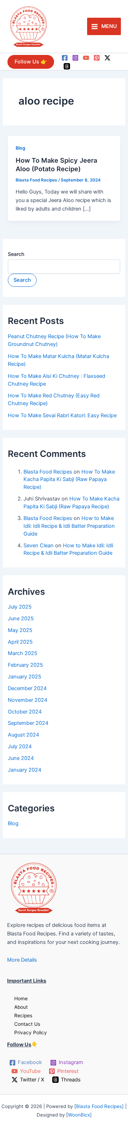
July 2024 (20, 746)
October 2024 (25, 712)
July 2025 (20, 607)
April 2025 (20, 642)
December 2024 (27, 688)
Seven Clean (38, 545)
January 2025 (24, 676)
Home (21, 998)
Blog (20, 148)
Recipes (23, 1015)
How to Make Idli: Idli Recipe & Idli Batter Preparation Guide (69, 526)
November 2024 (27, 700)
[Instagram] (75, 58)
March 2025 (22, 653)
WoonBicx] (80, 1115)
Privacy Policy (30, 1032)
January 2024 (24, 770)
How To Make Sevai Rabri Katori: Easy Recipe (62, 415)
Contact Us (27, 1024)
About (21, 1007)
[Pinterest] (97, 58)
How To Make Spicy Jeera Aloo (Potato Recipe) (56, 164)
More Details (22, 960)
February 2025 (25, 665)
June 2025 (21, 618)
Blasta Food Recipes (47, 472)
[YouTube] (86, 58)
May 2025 (20, 630)
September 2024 (28, 723)
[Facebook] (65, 58)
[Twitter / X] (107, 58)
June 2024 (21, 758)
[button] (30, 62)
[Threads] (67, 66)
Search (16, 254)
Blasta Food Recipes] (100, 1106)
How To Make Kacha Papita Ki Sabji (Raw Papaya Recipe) (69, 480)
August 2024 (23, 735)
